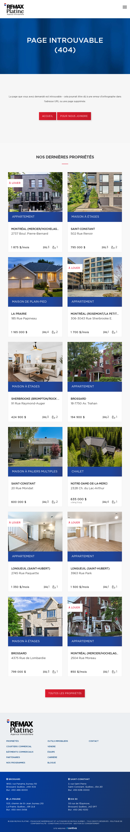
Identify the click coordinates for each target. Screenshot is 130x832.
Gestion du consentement (86, 823)
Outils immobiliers (58, 741)
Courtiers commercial (19, 746)
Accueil (47, 116)
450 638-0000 (81, 790)
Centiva (72, 828)
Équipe (51, 752)
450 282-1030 (80, 810)
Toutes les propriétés (65, 693)
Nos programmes (15, 763)
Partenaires (13, 757)
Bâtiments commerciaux (19, 752)
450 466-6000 (19, 790)
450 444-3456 (19, 810)
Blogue (52, 763)
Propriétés (12, 741)
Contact (94, 741)
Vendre (52, 746)
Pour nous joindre (74, 116)
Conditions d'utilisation (60, 823)
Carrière (52, 757)
